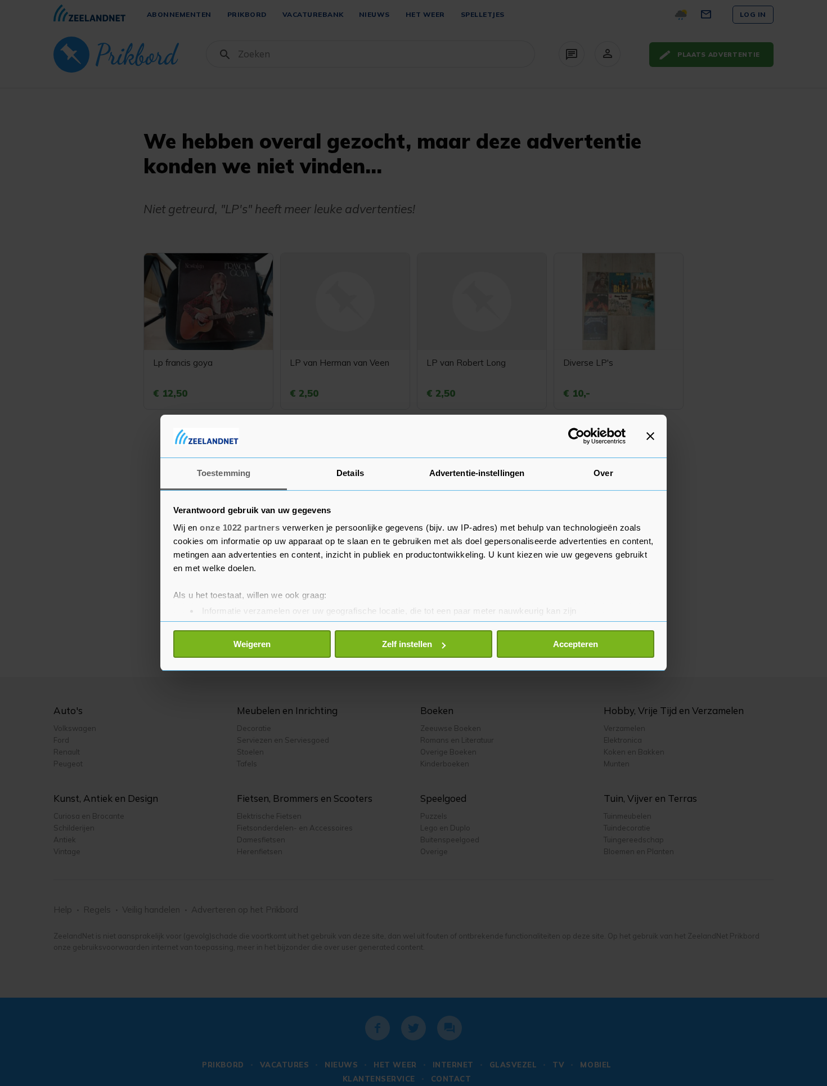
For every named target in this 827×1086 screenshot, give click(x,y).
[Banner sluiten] (650, 436)
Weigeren (252, 644)
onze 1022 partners (240, 528)
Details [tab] (350, 473)
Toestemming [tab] (223, 473)
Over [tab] (603, 473)
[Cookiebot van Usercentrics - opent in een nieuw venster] (576, 436)
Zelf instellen (407, 644)
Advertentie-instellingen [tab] (476, 473)
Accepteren (575, 644)
